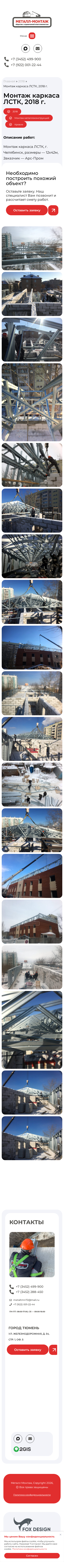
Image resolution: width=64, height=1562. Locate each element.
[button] (32, 35)
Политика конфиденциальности (29, 1549)
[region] (32, 1547)
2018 (21, 81)
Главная (9, 81)
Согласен (32, 1555)
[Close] (60, 1534)
